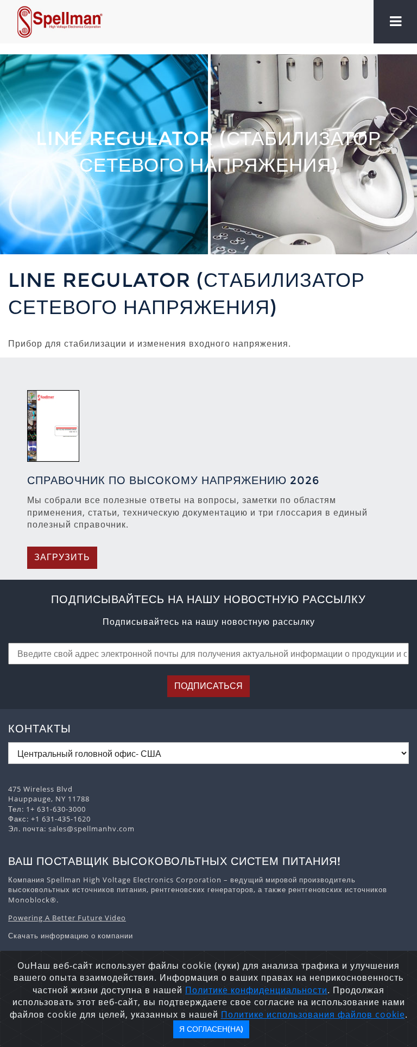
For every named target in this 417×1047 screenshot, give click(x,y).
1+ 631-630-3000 (56, 809)
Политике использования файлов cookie (313, 1014)
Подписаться (208, 686)
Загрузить (62, 557)
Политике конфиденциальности (256, 990)
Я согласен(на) (211, 1029)
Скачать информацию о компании (70, 936)
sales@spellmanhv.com (91, 828)
